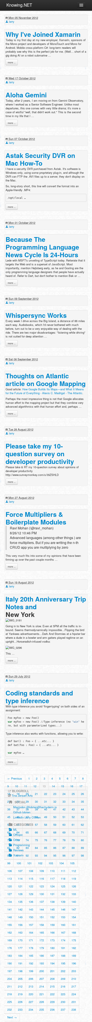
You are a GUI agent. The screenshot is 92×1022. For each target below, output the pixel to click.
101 (29, 863)
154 (73, 917)
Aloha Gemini (26, 94)
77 (54, 840)
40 (45, 809)
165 (41, 932)
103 (51, 863)
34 (73, 801)
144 (41, 909)
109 (41, 871)
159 (52, 925)
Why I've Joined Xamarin (43, 34)
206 (31, 979)
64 (17, 832)
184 (20, 956)
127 (9, 894)
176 (9, 948)
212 (20, 986)
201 (52, 971)
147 (73, 909)
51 (63, 817)
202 (63, 971)
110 (52, 871)
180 (52, 948)
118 (63, 878)
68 (54, 832)
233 (20, 1009)
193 (41, 963)
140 (73, 902)
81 (8, 848)
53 (82, 817)
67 (45, 832)
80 (82, 840)
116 (41, 878)
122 (31, 886)
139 (63, 902)
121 (20, 886)
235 (41, 1009)
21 (36, 794)
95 (54, 855)
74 (27, 840)
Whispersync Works (36, 315)
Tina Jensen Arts (22, 795)
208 (52, 979)
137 (41, 902)
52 (73, 817)
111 (63, 871)
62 (82, 825)
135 (20, 902)
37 (17, 809)
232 (9, 1009)
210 (73, 979)
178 (31, 948)
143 (31, 909)
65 (27, 832)
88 (73, 848)
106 (9, 871)
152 (52, 917)
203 (73, 971)
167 (63, 932)
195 (63, 963)
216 (63, 986)
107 (20, 871)
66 (36, 832)
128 (20, 894)
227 (31, 1002)
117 (52, 878)
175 (73, 940)
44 (82, 809)
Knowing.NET (19, 5)
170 (20, 940)
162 (9, 932)
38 (27, 809)
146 (63, 909)
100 (18, 863)
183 (9, 956)
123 (41, 886)
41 (54, 809)
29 (27, 801)
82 (17, 848)
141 (9, 909)
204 (9, 979)
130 (41, 894)
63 (8, 832)
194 (52, 963)
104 (61, 863)
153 (63, 917)
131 (52, 894)
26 (82, 794)
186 (41, 956)
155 (9, 925)
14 (53, 786)
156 (20, 925)
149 (20, 917)
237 (63, 1009)
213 (31, 986)
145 (52, 909)
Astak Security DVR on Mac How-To (40, 159)
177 (20, 948)
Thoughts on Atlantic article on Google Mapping (46, 379)
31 (45, 801)
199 (31, 971)
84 (36, 848)
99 (8, 863)
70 (73, 832)
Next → (12, 1017)
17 (80, 786)
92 (27, 855)
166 (52, 932)
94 (45, 855)
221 (41, 994)
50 (54, 817)
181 (63, 948)
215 (52, 986)
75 (36, 840)
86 (54, 848)
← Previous (14, 778)
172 (41, 940)
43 (73, 809)
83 (27, 848)
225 (9, 1002)
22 (45, 794)
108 (31, 871)
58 (45, 825)
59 (54, 825)
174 (63, 940)
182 (73, 948)
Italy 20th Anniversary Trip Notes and (46, 602)
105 (72, 863)
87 (63, 848)
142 (20, 909)
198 (20, 971)
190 (9, 963)
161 (73, 925)
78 (63, 840)
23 (54, 794)
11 (25, 786)
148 (9, 917)
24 (63, 794)
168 (73, 932)
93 (36, 855)
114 (20, 878)
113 (9, 878)
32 (54, 801)
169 (9, 940)
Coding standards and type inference (39, 696)
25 (73, 794)
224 (73, 994)
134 (9, 902)
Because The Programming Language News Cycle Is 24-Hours (42, 247)
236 (52, 1009)
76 (45, 840)
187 (52, 956)
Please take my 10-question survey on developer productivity (40, 453)
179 (41, 948)
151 (41, 917)
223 (63, 994)
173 (52, 940)
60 (63, 825)
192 (31, 963)
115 (31, 878)
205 (20, 979)
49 (45, 817)
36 (8, 809)
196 (73, 963)
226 (20, 1002)
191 (20, 963)
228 (41, 1002)
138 (52, 902)
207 (41, 979)
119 (73, 878)
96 (63, 855)
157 (31, 925)
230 (63, 1002)
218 (9, 994)
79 (73, 840)
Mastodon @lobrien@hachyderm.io (35, 807)
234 (31, 1009)
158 (41, 925)
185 (31, 956)
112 (73, 871)
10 (16, 786)
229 (52, 1002)
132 (63, 894)
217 (73, 986)
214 (41, 986)
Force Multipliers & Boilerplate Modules (36, 518)
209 (63, 979)
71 (82, 832)
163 (20, 932)
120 (9, 886)
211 (9, 986)
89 (82, 848)
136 (31, 902)
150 (31, 917)
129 (31, 894)
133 (73, 894)
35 (82, 801)
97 (73, 855)
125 (63, 886)
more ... (12, 62)
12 (34, 786)
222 (52, 994)
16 (71, 786)
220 (31, 994)
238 (73, 1009)
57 (36, 825)
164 (31, 932)
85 (45, 848)
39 (36, 809)
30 (36, 801)
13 (44, 786)
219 (20, 994)
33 (63, 801)
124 (52, 886)
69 (63, 832)
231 (73, 1002)
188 (63, 956)
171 (31, 940)
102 (40, 863)
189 (73, 956)
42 (63, 809)
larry (11, 21)
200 (41, 971)
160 (63, 925)
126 (73, 886)
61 (73, 825)
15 (62, 786)
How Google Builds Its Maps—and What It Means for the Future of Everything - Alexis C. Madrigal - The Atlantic (45, 391)
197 (9, 971)
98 (82, 855)
